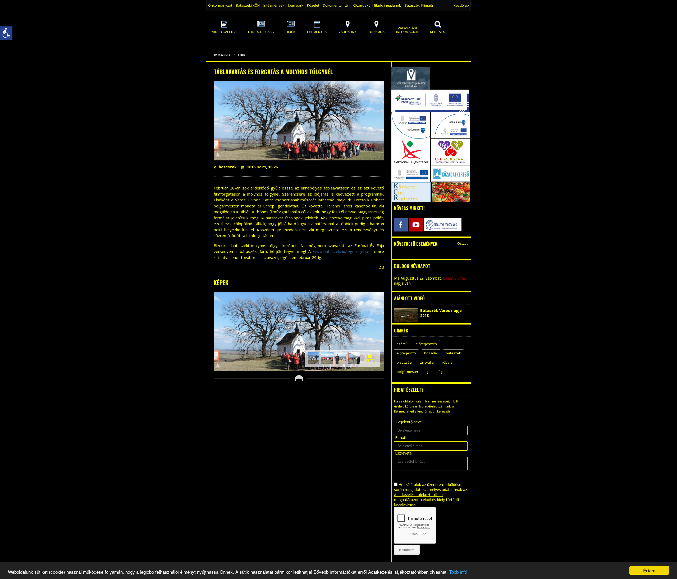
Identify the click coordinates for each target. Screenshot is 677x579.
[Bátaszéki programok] (431, 224)
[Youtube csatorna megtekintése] (416, 224)
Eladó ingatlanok (387, 5)
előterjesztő (406, 353)
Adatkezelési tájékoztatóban (418, 494)
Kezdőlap (461, 5)
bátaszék (453, 353)
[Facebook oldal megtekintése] (401, 224)
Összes (462, 243)
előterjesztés (426, 343)
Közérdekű (361, 5)
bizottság (404, 362)
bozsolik (431, 353)
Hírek (241, 54)
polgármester (407, 371)
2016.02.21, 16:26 (262, 166)
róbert (447, 362)
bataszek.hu (222, 54)
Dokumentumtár (336, 5)
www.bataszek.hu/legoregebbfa (342, 251)
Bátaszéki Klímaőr (419, 5)
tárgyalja (427, 362)
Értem (649, 570)
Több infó (458, 571)
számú (402, 343)
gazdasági (435, 371)
